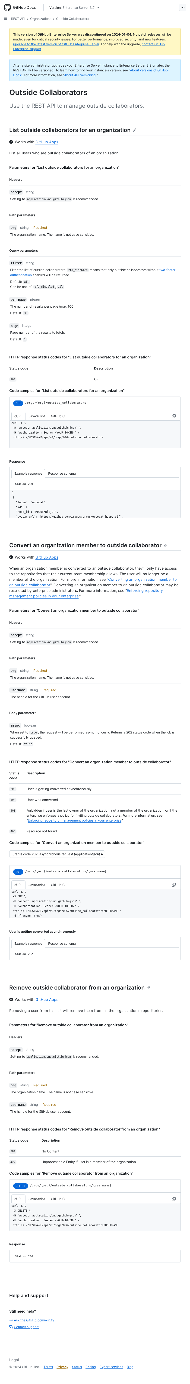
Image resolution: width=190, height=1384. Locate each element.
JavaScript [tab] (36, 416)
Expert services (111, 1367)
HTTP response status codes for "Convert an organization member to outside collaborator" (90, 762)
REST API (18, 19)
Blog (130, 1367)
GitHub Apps (46, 142)
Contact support (26, 1327)
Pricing (91, 1367)
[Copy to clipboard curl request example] (174, 416)
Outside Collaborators (72, 19)
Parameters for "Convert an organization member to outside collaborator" (74, 610)
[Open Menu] (182, 7)
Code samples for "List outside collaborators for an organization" (66, 390)
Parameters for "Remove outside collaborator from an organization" (68, 1025)
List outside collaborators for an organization (70, 130)
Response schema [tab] (62, 473)
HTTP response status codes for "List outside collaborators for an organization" (80, 357)
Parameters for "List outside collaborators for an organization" (64, 167)
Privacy (62, 1367)
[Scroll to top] (179, 1373)
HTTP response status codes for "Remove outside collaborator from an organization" (84, 1129)
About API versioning (80, 75)
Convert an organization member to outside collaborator (85, 545)
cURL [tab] (18, 416)
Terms (48, 1367)
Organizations (40, 19)
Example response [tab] (28, 473)
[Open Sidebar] (5, 18)
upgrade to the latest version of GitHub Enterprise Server (56, 44)
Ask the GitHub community (34, 1320)
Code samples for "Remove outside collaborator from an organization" (71, 1173)
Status (77, 1367)
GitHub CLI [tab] (59, 416)
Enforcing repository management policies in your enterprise (74, 820)
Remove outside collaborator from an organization (77, 987)
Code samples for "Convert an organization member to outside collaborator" (76, 842)
